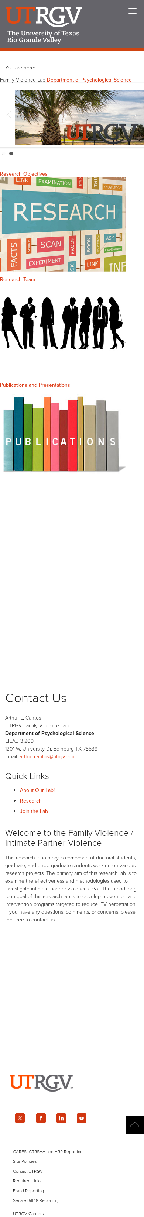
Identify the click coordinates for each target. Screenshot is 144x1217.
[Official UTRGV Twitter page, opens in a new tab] (20, 1118)
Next (134, 115)
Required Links (27, 1180)
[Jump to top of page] (135, 1125)
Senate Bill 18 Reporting (35, 1200)
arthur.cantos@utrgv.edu (47, 757)
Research (31, 801)
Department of (89, 80)
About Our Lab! (37, 790)
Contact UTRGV (28, 1171)
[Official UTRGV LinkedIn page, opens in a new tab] (61, 1118)
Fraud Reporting (28, 1190)
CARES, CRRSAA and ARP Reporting (48, 1151)
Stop (137, 154)
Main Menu (132, 11)
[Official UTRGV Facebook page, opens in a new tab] (40, 1118)
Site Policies (25, 1161)
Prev (10, 115)
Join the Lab (34, 811)
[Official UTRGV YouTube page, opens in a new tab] (82, 1118)
